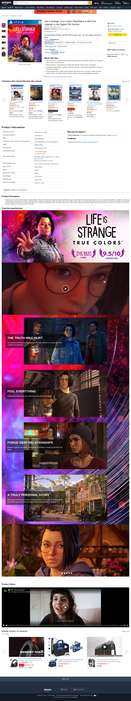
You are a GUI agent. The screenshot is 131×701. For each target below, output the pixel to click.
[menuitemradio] (124, 625)
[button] (4, 8)
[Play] (3, 625)
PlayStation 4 (13, 16)
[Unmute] (127, 625)
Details (122, 29)
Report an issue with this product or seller (59, 76)
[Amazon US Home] (47, 690)
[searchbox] (53, 3)
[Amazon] (6, 2)
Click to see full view (25, 64)
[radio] (3, 25)
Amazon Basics (30, 7)
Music (119, 7)
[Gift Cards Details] (97, 7)
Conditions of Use (41, 695)
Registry (112, 7)
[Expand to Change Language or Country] (99, 3)
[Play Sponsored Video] (65, 647)
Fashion (105, 7)
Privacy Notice (51, 695)
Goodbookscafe (117, 31)
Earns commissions (19, 590)
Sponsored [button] (4, 634)
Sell (100, 7)
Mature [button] (67, 29)
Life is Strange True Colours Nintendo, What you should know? (27, 592)
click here (114, 135)
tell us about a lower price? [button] (88, 142)
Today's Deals (79, 7)
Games (20, 16)
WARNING (7, 190)
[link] (17, 102)
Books (87, 7)
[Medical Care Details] (23, 7)
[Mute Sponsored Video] (41, 654)
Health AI (10, 7)
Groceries (60, 7)
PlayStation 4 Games (46, 160)
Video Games (5, 16)
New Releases (50, 7)
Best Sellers (40, 7)
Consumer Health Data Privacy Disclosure (67, 695)
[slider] (62, 625)
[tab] (60, 573)
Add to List (112, 43)
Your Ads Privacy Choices (86, 695)
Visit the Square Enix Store (52, 27)
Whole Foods (69, 7)
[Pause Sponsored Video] (41, 651)
